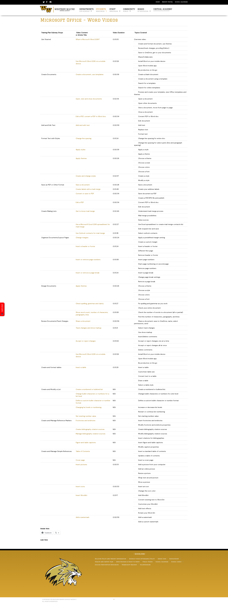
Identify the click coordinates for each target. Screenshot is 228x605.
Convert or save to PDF (85, 193)
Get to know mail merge (85, 211)
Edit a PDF (80, 202)
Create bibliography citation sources (90, 429)
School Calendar (181, 2)
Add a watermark (82, 517)
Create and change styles (86, 176)
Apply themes (81, 158)
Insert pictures (81, 464)
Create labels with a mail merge (88, 189)
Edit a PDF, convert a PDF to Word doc (91, 116)
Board (143, 10)
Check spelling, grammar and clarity (90, 303)
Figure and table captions (86, 442)
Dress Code (162, 558)
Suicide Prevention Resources (107, 564)
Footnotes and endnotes (85, 420)
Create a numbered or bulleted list (89, 389)
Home (158, 2)
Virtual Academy (162, 10)
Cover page (80, 460)
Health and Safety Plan (104, 561)
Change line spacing (83, 138)
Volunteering (145, 564)
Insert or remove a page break (87, 273)
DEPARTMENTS (86, 10)
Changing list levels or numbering (88, 407)
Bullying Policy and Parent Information (110, 558)
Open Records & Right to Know (128, 561)
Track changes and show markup (88, 328)
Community (129, 10)
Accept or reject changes (86, 341)
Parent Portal (167, 2)
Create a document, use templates (89, 74)
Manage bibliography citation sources (90, 434)
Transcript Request (129, 564)
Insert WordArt (81, 495)
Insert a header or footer (85, 246)
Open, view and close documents (89, 99)
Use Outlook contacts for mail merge (90, 233)
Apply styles (80, 149)
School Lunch (176, 561)
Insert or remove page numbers (88, 259)
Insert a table (81, 367)
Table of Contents (83, 451)
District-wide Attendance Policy (142, 558)
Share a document (83, 321)
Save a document (83, 185)
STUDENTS (101, 10)
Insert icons (80, 486)
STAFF (113, 10)
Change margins (82, 237)
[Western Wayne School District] (57, 9)
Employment (174, 558)
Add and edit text (83, 125)
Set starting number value (86, 416)
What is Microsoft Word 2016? (88, 39)
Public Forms (147, 561)
